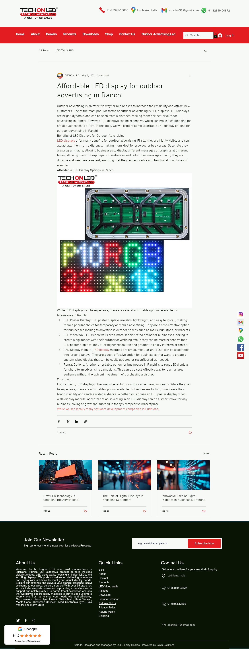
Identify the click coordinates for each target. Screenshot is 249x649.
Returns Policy (107, 603)
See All (206, 453)
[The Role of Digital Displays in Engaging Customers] (124, 475)
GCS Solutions (165, 644)
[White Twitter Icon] (18, 620)
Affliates (103, 590)
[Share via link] (85, 421)
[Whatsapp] (240, 339)
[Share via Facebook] (59, 421)
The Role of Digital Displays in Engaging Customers (123, 498)
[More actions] (190, 75)
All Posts (44, 50)
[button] (205, 50)
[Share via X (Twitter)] (67, 421)
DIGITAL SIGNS (65, 50)
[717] (240, 314)
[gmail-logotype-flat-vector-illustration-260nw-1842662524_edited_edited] (240, 322)
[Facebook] (240, 347)
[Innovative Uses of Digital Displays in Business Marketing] (183, 475)
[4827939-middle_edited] (240, 330)
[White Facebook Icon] (26, 620)
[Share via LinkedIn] (76, 421)
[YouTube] (240, 355)
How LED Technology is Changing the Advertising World (60, 498)
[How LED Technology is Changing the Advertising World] (65, 475)
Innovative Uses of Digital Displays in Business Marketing (183, 498)
